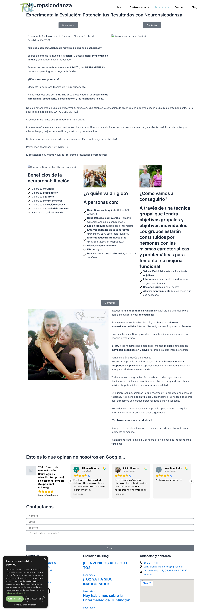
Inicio (120, 7)
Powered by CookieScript (25, 605)
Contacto (180, 7)
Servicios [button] (160, 7)
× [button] (44, 559)
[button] (167, 7)
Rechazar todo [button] (35, 599)
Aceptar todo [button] (15, 599)
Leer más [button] (78, 494)
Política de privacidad (15, 593)
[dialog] (25, 582)
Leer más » (89, 574)
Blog (194, 7)
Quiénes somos (139, 7)
